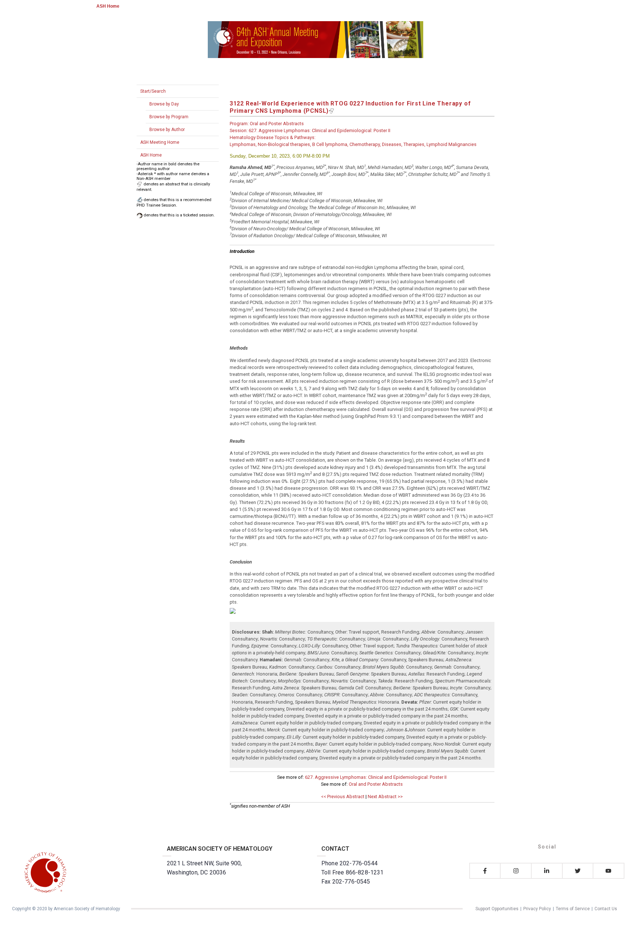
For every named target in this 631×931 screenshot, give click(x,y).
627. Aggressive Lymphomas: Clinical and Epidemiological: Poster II (376, 777)
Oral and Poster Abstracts (376, 784)
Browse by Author (167, 129)
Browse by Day (164, 104)
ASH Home (107, 6)
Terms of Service (573, 908)
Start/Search (153, 91)
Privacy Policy (537, 908)
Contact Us (605, 908)
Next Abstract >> (385, 796)
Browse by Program (168, 116)
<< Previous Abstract (342, 796)
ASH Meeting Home (159, 142)
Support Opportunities (497, 908)
